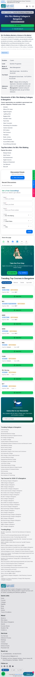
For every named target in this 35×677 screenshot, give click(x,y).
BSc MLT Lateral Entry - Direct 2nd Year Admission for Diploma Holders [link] (16, 532)
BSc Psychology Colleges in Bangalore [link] (10, 504)
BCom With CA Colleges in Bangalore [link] (10, 502)
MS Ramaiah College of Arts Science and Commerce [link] (13, 451)
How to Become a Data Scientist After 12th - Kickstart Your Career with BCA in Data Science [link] (16, 539)
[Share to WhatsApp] (3, 241)
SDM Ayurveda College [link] (6, 473)
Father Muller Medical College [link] (8, 465)
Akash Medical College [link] (6, 445)
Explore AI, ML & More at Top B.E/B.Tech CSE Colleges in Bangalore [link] (17, 547)
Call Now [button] (24, 272)
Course (5, 214)
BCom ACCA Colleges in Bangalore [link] (9, 506)
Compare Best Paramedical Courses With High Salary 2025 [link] (15, 556)
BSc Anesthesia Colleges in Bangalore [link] (10, 494)
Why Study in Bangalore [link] (7, 622)
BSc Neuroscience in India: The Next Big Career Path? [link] (14, 537)
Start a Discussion (18, 177)
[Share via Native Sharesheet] (26, 241)
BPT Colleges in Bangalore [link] (7, 500)
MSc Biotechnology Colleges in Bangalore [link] (11, 514)
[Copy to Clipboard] (21, 241)
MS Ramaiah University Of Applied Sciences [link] (11, 435)
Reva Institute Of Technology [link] (8, 475)
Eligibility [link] (3, 604)
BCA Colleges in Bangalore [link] (7, 512)
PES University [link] (4, 471)
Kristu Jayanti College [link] (6, 449)
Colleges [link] (3, 602)
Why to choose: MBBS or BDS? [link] (8, 573)
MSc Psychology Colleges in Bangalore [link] (10, 508)
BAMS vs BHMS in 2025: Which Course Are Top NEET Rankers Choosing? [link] (15, 543)
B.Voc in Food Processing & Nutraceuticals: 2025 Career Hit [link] (15, 535)
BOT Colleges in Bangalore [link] (7, 526)
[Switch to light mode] (27, 6)
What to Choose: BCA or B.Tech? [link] (9, 569)
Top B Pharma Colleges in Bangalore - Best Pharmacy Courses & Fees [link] (16, 576)
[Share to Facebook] (12, 241)
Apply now (33, 191)
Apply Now (18, 25)
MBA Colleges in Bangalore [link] (7, 486)
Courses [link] (3, 600)
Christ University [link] (5, 429)
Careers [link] (3, 642)
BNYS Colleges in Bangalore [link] (7, 510)
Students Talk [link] (4, 628)
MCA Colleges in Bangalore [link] (7, 498)
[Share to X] (8, 241)
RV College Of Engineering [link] (7, 437)
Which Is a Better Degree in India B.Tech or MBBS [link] (12, 545)
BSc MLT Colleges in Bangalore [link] (8, 496)
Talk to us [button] (33, 183)
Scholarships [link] (4, 643)
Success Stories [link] (5, 626)
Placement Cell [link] (5, 647)
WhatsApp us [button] (33, 174)
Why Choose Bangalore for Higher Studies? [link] (11, 565)
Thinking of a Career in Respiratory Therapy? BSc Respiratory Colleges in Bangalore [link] (15, 579)
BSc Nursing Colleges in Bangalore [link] (9, 480)
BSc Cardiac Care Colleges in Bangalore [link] (10, 492)
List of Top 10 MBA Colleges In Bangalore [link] (11, 571)
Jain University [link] (4, 431)
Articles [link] (3, 610)
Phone (4, 208)
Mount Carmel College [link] (6, 447)
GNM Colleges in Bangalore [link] (7, 482)
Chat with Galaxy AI (18, 28)
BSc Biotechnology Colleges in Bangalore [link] (11, 516)
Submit (29, 231)
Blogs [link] (2, 606)
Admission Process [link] (6, 638)
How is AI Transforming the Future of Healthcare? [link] (12, 563)
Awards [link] (3, 624)
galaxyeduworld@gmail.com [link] (10, 656)
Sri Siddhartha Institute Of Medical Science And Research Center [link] (16, 443)
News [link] (2, 608)
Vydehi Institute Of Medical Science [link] (9, 441)
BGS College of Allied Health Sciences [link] (10, 455)
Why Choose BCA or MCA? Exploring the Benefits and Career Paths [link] (17, 561)
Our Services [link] (4, 636)
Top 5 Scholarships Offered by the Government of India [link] (14, 567)
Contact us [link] (4, 630)
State (4, 225)
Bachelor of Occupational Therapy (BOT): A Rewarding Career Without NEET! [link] (16, 559)
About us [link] (3, 618)
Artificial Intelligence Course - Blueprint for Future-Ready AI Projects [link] (17, 551)
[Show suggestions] (31, 215)
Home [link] (2, 598)
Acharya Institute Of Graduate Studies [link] (10, 469)
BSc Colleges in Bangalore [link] (7, 522)
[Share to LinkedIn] (17, 241)
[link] (7, 6)
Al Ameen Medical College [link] (7, 457)
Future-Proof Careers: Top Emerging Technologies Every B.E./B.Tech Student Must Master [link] (17, 554)
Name (4, 197)
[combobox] (16, 216)
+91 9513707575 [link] (16, 653)
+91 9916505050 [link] (7, 653)
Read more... (5, 52)
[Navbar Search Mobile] (30, 6)
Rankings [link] (3, 640)
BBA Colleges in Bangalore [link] (7, 518)
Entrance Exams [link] (5, 645)
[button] (3, 674)
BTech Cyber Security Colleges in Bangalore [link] (11, 490)
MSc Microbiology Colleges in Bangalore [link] (11, 520)
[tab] (6, 282)
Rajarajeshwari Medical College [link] (8, 459)
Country (5, 219)
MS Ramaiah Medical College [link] (8, 433)
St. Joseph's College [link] (6, 439)
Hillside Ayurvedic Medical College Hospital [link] (11, 467)
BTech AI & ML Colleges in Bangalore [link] (10, 488)
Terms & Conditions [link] (6, 612)
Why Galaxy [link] (4, 620)
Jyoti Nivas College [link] (5, 463)
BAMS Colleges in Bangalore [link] (8, 484)
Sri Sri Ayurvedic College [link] (7, 453)
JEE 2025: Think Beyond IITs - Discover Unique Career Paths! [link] (15, 549)
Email (4, 202)
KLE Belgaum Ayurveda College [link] (8, 461)
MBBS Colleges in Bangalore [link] (8, 524)
